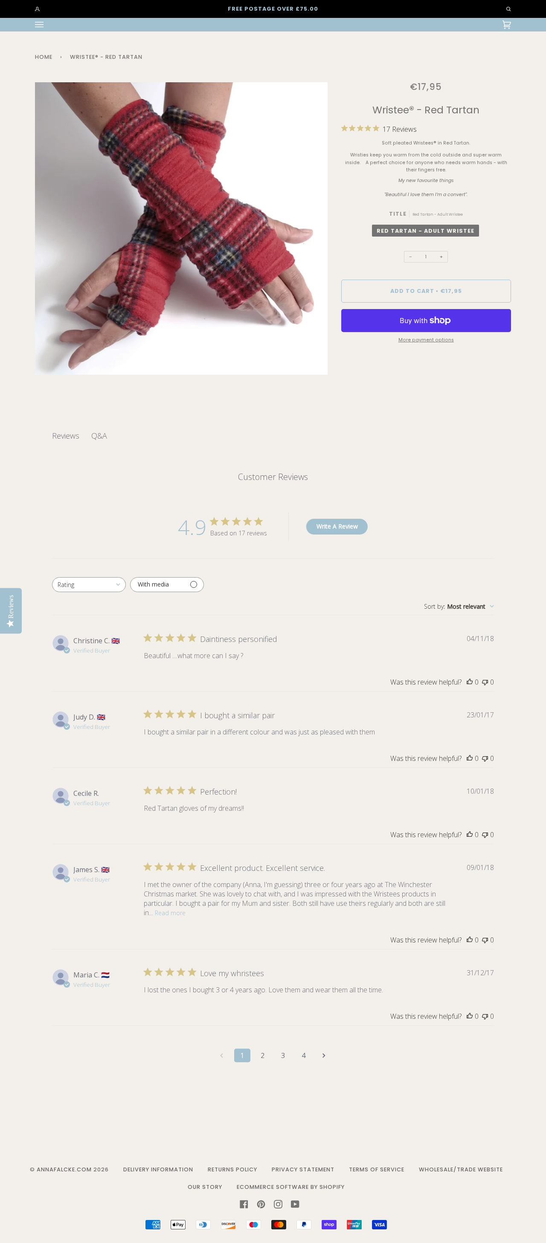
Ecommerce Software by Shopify (291, 1187)
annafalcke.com (64, 1169)
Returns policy (232, 1169)
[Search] (504, 8)
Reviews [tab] (65, 436)
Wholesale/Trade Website (461, 1169)
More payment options (426, 340)
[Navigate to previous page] (222, 1055)
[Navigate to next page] (324, 1055)
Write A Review (337, 526)
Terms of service (376, 1169)
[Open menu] (48, 25)
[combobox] (89, 584)
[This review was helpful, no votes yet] (470, 682)
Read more (170, 913)
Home (43, 57)
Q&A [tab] (99, 436)
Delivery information (158, 1169)
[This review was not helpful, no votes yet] (485, 682)
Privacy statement (303, 1169)
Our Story (205, 1187)
